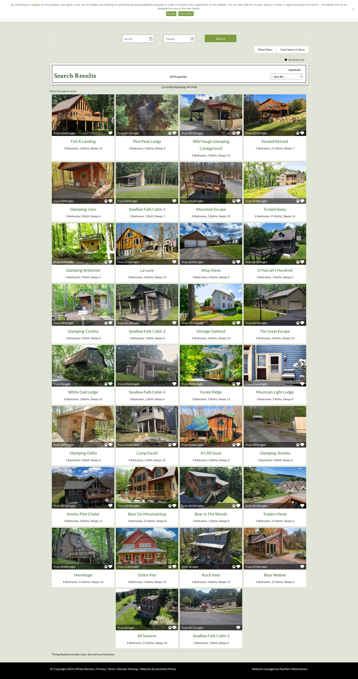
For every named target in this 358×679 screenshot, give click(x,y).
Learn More (186, 13)
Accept (171, 13)
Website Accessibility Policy (158, 669)
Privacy (101, 669)
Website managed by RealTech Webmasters (280, 669)
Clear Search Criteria (292, 49)
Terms (111, 669)
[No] (353, 9)
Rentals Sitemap (127, 669)
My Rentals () (296, 59)
